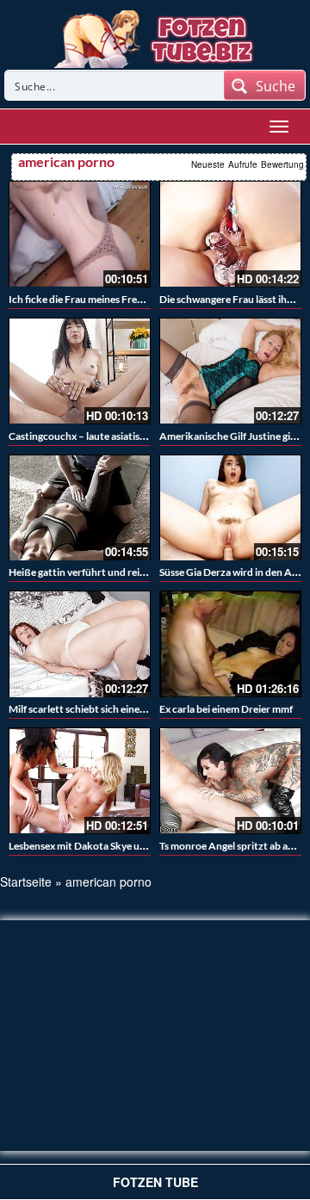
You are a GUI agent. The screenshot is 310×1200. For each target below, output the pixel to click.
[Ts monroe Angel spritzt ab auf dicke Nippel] (230, 780)
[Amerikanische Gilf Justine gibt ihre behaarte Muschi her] (230, 371)
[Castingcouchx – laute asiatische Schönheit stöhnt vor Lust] (80, 371)
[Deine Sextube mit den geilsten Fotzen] (155, 37)
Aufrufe (242, 164)
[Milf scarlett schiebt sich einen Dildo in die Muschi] (80, 644)
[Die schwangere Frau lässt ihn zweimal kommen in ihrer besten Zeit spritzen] (230, 234)
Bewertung (282, 164)
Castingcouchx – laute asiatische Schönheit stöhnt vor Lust (142, 436)
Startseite (26, 881)
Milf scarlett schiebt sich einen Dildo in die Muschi (121, 708)
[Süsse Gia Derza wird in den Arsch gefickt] (230, 508)
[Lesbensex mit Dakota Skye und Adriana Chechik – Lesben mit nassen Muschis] (80, 780)
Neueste (208, 164)
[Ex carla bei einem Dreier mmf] (230, 644)
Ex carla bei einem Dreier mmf (226, 708)
